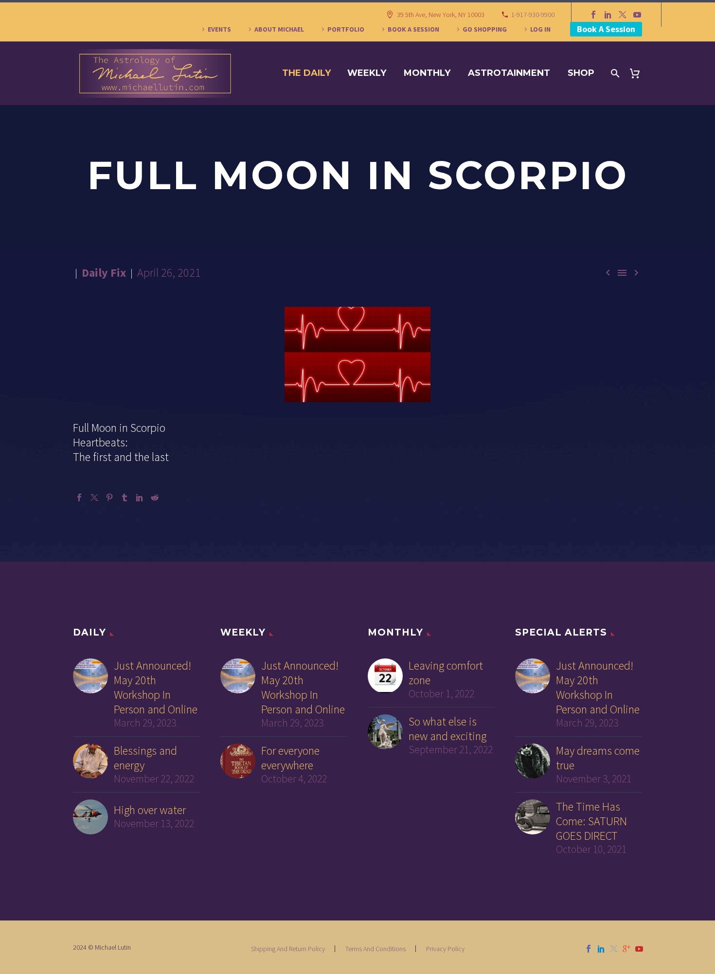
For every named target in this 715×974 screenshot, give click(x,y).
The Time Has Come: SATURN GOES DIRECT (591, 821)
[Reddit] (155, 497)
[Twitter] (622, 14)
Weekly (366, 73)
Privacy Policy (445, 948)
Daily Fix (104, 272)
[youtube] (639, 949)
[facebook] (588, 949)
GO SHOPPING (485, 29)
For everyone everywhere (290, 758)
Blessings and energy (145, 758)
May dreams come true (598, 758)
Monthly (427, 73)
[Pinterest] (109, 497)
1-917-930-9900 (532, 14)
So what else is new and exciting (447, 729)
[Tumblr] (124, 497)
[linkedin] (601, 949)
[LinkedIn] (608, 14)
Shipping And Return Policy (288, 948)
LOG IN (540, 29)
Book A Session (606, 29)
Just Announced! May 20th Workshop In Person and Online (155, 687)
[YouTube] (637, 14)
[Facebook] (593, 14)
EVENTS (219, 29)
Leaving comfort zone (446, 673)
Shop (581, 73)
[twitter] (614, 949)
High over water (150, 810)
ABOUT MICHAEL (279, 29)
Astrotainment (509, 73)
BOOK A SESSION (413, 29)
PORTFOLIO (345, 29)
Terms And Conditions (375, 948)
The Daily (306, 73)
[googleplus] (626, 949)
